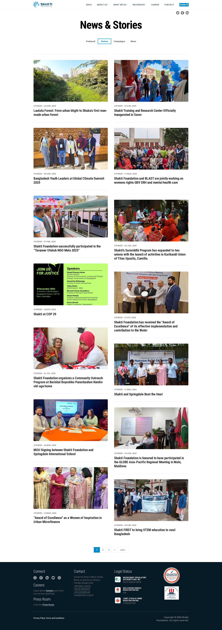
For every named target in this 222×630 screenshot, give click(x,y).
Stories (104, 41)
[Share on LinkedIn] (187, 14)
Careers (49, 590)
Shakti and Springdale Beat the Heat (138, 394)
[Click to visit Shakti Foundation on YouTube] (53, 578)
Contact (169, 5)
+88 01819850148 (82, 592)
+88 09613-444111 (82, 586)
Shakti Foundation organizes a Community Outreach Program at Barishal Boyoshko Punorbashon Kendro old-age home (68, 382)
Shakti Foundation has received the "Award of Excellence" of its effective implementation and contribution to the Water (145, 326)
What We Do (119, 5)
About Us (102, 5)
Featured (90, 41)
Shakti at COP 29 (45, 314)
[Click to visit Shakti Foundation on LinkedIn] (47, 578)
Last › (123, 549)
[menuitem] (89, 4)
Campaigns (119, 41)
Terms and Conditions (55, 618)
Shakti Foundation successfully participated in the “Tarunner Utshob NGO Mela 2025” (67, 248)
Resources (139, 5)
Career (155, 5)
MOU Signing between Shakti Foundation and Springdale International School (63, 452)
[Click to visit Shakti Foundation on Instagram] (59, 578)
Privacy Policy (39, 618)
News (133, 41)
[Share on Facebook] (182, 14)
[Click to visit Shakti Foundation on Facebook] (41, 578)
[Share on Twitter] (178, 14)
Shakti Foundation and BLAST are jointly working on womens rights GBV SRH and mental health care (148, 180)
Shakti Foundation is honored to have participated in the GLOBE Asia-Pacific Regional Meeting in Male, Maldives (149, 462)
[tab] (90, 41)
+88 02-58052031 (82, 589)
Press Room (48, 604)
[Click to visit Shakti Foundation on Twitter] (35, 578)
